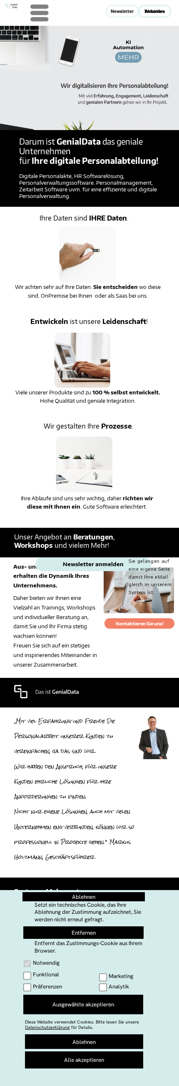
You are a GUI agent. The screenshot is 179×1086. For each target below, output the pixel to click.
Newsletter (122, 11)
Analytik (119, 986)
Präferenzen (47, 986)
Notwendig (46, 962)
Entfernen (84, 932)
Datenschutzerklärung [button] (47, 1027)
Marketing (121, 976)
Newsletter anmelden (93, 563)
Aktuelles (154, 11)
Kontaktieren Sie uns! (140, 623)
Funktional (46, 974)
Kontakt (60, 1075)
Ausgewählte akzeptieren (83, 1004)
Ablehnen (83, 896)
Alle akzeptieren (84, 1059)
